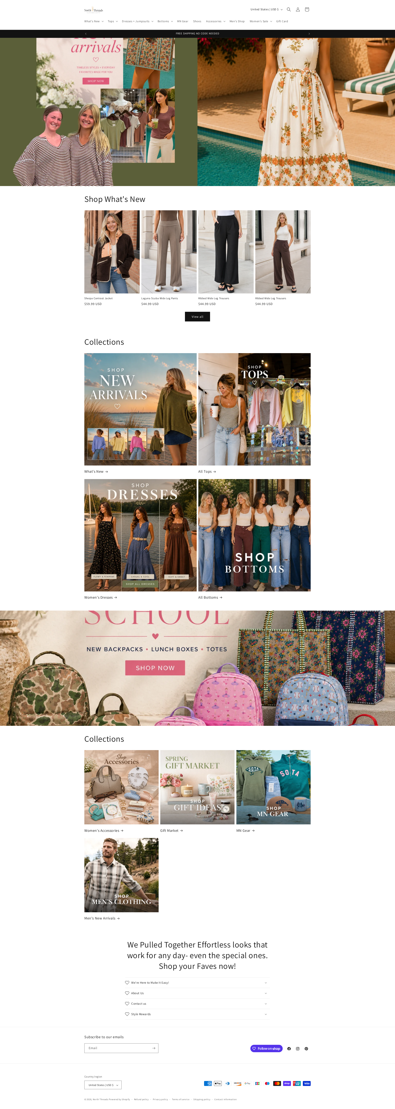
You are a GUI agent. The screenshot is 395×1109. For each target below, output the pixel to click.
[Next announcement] (309, 34)
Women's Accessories (101, 830)
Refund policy (141, 1099)
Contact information (225, 1099)
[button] (93, 21)
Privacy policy (160, 1099)
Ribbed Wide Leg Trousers (213, 298)
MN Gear (243, 830)
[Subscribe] (153, 1048)
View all (197, 317)
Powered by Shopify (119, 1099)
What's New (94, 471)
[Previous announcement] (85, 34)
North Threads (100, 1099)
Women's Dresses (98, 597)
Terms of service (180, 1099)
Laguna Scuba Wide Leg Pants (159, 298)
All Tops (205, 471)
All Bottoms (208, 597)
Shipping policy (201, 1099)
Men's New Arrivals (99, 918)
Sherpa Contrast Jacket (98, 298)
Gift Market (169, 830)
